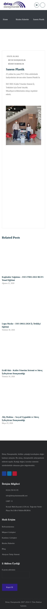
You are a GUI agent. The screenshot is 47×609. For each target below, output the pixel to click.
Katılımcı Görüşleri (9, 538)
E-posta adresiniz (8, 570)
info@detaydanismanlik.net (16, 496)
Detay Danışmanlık (17, 60)
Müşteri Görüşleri (9, 532)
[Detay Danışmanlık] (14, 5)
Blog (4, 549)
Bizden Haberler (22, 19)
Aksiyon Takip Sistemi (11, 554)
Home (5, 19)
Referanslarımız (8, 527)
